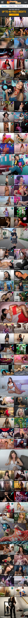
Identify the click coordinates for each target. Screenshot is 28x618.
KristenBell (3, 216)
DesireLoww (17, 57)
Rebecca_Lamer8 (4, 342)
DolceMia (3, 300)
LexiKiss (2, 553)
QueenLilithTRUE (4, 574)
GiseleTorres (18, 47)
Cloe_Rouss (3, 289)
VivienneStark (18, 131)
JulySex (16, 427)
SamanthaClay (4, 268)
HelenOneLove (18, 416)
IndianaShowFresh (19, 342)
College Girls (12, 6)
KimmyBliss (3, 194)
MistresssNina (4, 564)
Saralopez (3, 152)
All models (4, 6)
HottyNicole (3, 68)
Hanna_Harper (18, 279)
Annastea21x (17, 268)
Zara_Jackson (4, 511)
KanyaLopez (3, 26)
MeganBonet (17, 121)
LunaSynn (17, 142)
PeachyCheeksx (18, 595)
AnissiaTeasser (4, 131)
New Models (20, 6)
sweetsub (3, 521)
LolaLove (3, 332)
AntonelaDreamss (19, 152)
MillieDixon (17, 194)
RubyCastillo (17, 68)
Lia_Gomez (3, 321)
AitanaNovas (3, 395)
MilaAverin (3, 184)
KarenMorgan (4, 36)
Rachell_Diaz (3, 416)
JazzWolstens (18, 36)
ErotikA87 (3, 490)
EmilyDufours (18, 363)
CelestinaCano (4, 500)
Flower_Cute (17, 216)
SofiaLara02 (3, 374)
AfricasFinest (18, 490)
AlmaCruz (17, 479)
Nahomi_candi (4, 258)
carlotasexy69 (4, 363)
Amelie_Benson (18, 205)
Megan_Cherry (18, 110)
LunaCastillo (17, 405)
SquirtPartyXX (4, 616)
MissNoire (3, 427)
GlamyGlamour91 (4, 469)
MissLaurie (3, 247)
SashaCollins (3, 110)
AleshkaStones (18, 448)
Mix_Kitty (17, 500)
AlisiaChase (3, 57)
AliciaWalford (17, 300)
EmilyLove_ (3, 437)
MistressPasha (18, 26)
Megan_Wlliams (18, 184)
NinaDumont (3, 100)
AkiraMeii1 (17, 553)
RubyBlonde (17, 353)
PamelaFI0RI (17, 585)
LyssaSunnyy (3, 47)
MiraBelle (17, 78)
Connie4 (2, 405)
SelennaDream (18, 574)
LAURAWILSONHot (19, 374)
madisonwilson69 (4, 279)
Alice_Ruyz (3, 353)
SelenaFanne (17, 258)
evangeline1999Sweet (5, 585)
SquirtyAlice (17, 511)
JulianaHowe (17, 289)
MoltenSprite (18, 437)
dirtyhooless (17, 564)
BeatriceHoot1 (4, 226)
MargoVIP (3, 595)
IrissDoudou (3, 78)
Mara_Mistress (4, 543)
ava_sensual (3, 142)
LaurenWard (3, 173)
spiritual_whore (18, 332)
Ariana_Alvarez (18, 521)
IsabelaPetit (3, 448)
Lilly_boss (17, 226)
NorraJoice (3, 121)
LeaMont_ (3, 479)
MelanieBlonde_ (4, 205)
